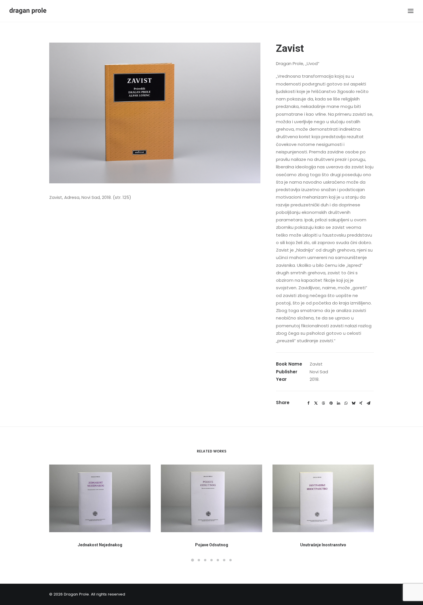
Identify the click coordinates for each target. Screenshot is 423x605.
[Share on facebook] (308, 403)
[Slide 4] (211, 560)
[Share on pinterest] (330, 403)
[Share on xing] (360, 403)
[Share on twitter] (316, 403)
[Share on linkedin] (338, 403)
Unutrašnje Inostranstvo (323, 545)
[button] (99, 498)
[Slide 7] (230, 560)
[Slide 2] (199, 560)
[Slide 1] (192, 560)
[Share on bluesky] (353, 403)
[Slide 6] (224, 560)
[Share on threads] (323, 403)
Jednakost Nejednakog (100, 545)
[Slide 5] (218, 560)
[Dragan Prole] (27, 11)
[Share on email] (368, 403)
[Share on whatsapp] (345, 403)
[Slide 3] (205, 560)
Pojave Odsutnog (211, 545)
